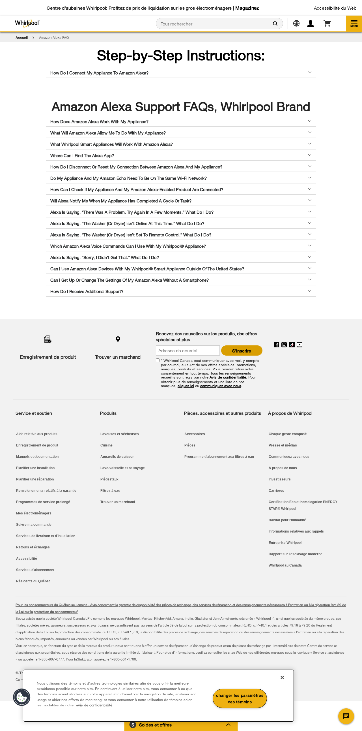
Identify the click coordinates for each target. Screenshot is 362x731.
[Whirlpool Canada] (60, 23)
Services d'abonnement (35, 570)
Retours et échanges (33, 547)
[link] (327, 23)
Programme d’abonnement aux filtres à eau (219, 457)
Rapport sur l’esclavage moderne (295, 554)
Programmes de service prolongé (43, 502)
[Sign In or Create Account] (314, 23)
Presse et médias (283, 445)
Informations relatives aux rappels (296, 531)
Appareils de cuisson (117, 457)
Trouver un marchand (118, 357)
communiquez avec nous (220, 385)
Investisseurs (280, 479)
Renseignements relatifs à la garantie (46, 491)
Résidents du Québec (33, 581)
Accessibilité (26, 559)
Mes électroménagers (33, 513)
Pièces (189, 445)
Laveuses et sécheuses (119, 434)
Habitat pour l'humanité (287, 520)
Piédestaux (109, 479)
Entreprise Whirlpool (285, 543)
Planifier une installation (35, 468)
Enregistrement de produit (48, 357)
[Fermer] (282, 677)
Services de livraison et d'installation (45, 536)
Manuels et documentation (37, 457)
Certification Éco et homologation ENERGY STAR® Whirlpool (303, 505)
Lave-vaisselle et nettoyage (122, 468)
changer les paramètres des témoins (240, 698)
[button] (354, 23)
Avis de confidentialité (228, 377)
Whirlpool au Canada (285, 565)
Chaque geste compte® (288, 434)
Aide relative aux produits (36, 434)
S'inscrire (241, 350)
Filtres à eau (110, 491)
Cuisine (106, 445)
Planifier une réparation (35, 479)
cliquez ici (186, 385)
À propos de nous (283, 468)
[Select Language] (298, 23)
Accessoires (194, 434)
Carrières (276, 491)
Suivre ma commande (33, 525)
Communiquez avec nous (289, 457)
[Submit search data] (275, 23)
